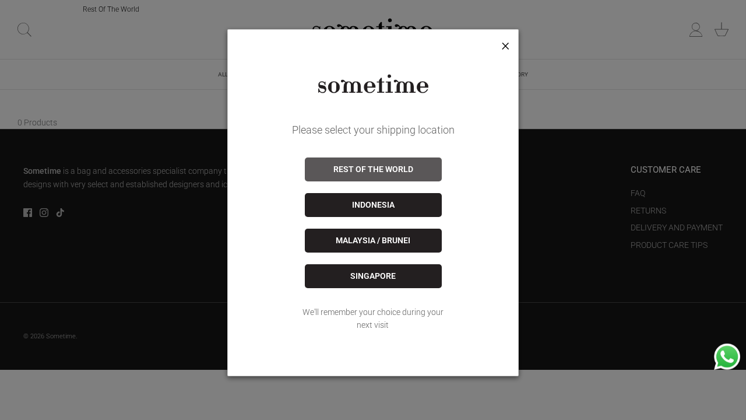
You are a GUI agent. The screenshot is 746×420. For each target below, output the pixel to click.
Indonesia (373, 204)
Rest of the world (373, 169)
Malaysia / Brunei (373, 240)
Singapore (373, 276)
